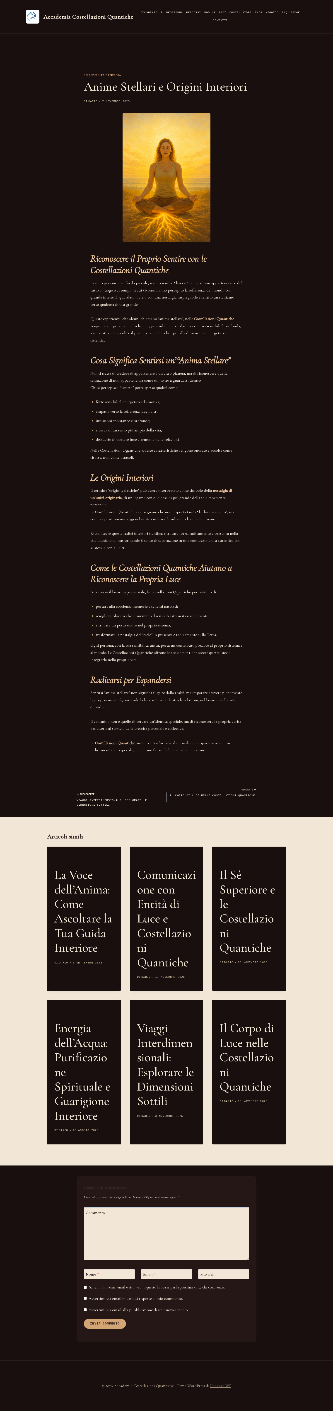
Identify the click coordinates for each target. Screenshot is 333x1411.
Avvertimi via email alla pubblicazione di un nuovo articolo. (138, 1309)
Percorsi (193, 12)
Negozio (272, 12)
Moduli (209, 12)
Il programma (172, 12)
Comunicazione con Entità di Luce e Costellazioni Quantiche (166, 918)
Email (149, 1274)
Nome (92, 1274)
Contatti (220, 20)
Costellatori (240, 12)
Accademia (149, 12)
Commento (97, 1212)
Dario (93, 101)
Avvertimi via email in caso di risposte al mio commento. (136, 1298)
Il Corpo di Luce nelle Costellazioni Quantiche (212, 793)
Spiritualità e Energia (102, 75)
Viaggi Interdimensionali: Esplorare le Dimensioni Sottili (112, 800)
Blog (258, 12)
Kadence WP (220, 1385)
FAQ (284, 12)
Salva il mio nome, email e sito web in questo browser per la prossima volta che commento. (157, 1287)
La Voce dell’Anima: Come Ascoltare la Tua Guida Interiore (83, 911)
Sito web (207, 1274)
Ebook (295, 12)
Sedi (222, 12)
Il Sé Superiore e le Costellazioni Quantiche (247, 911)
